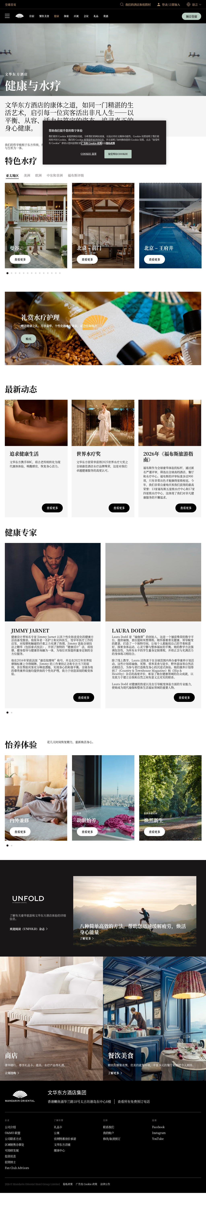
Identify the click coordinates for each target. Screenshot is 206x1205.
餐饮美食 (44, 16)
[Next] (190, 225)
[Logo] (19, 16)
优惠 (105, 16)
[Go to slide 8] (36, 273)
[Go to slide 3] (15, 273)
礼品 (96, 16)
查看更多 (20, 259)
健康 (56, 16)
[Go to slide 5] (24, 273)
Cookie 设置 (88, 153)
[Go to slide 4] (20, 273)
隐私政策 (110, 143)
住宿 (31, 16)
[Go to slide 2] (11, 273)
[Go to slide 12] (52, 273)
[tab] (12, 175)
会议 (86, 16)
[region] (104, 142)
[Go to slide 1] (7, 273)
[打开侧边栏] (7, 16)
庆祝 (76, 16)
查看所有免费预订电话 (134, 1101)
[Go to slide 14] (60, 273)
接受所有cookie (118, 154)
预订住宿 (191, 16)
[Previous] (16, 225)
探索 (66, 16)
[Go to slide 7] (32, 273)
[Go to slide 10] (44, 273)
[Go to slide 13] (56, 273)
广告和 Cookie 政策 (91, 143)
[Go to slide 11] (48, 273)
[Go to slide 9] (40, 273)
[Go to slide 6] (28, 273)
